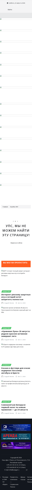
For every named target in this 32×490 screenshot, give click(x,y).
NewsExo (23, 470)
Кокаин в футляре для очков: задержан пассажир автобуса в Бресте (15, 370)
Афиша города (22, 478)
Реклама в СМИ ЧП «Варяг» (5, 480)
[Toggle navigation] (3, 200)
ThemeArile (16, 472)
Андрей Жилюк (9, 303)
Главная (5, 207)
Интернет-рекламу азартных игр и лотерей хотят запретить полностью (16, 297)
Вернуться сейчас (16, 243)
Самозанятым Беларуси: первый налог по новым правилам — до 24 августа (14, 407)
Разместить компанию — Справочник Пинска (14, 482)
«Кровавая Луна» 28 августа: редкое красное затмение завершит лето (15, 333)
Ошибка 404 (14, 207)
